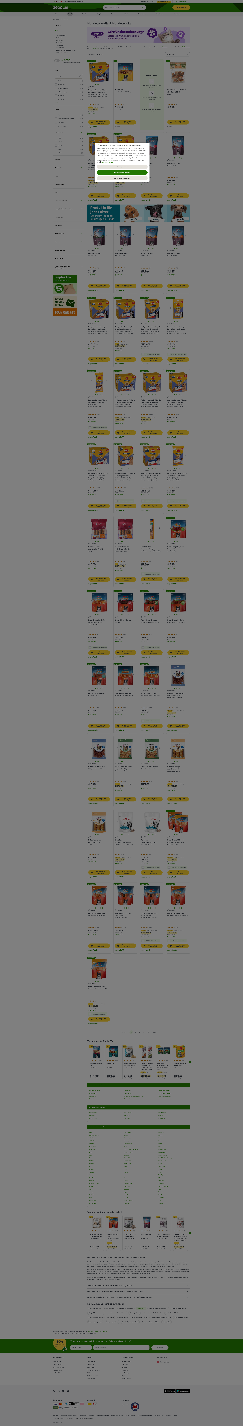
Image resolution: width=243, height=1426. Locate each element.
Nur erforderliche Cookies (122, 178)
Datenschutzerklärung (107, 162)
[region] (122, 162)
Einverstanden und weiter (122, 172)
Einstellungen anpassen (122, 167)
